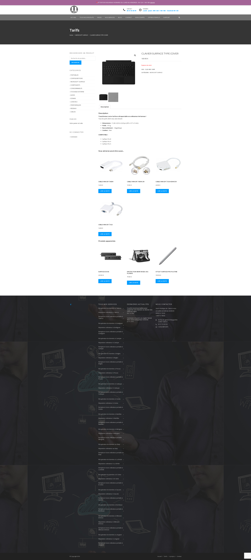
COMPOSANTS (75, 85)
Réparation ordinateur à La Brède (109, 464)
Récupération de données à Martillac (110, 414)
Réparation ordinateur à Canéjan (108, 343)
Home (71, 35)
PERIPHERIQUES (75, 105)
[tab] (104, 107)
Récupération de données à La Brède (110, 459)
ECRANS (73, 98)
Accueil (73, 17)
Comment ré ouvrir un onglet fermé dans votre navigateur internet (139, 319)
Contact (128, 17)
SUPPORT (166, 17)
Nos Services (110, 17)
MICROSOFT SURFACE (81, 35)
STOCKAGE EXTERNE (77, 92)
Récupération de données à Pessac (109, 369)
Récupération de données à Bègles (109, 354)
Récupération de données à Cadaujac (110, 384)
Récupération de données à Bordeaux (110, 505)
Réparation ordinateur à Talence (108, 312)
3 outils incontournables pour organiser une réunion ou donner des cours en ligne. (139, 309)
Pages (99, 17)
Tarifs (165, 556)
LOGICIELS (73, 102)
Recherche (75, 62)
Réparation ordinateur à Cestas (108, 403)
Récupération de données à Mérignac (110, 429)
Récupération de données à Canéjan (109, 338)
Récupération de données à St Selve (109, 475)
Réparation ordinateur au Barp (108, 448)
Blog (120, 17)
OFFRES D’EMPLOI (154, 17)
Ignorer (152, 2)
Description (105, 107)
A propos (172, 556)
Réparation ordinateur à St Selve (108, 479)
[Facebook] (71, 304)
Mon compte (140, 17)
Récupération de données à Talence (109, 308)
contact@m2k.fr (163, 327)
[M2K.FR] (74, 9)
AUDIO (72, 95)
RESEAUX (73, 108)
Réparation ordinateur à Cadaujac (109, 388)
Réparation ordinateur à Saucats (108, 494)
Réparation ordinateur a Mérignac (109, 433)
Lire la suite (105, 191)
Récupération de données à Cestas (109, 399)
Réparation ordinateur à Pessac (108, 373)
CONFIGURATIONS (76, 78)
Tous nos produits (87, 17)
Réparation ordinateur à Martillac (108, 418)
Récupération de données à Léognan (110, 535)
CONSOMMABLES (76, 88)
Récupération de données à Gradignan (110, 323)
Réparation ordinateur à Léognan (108, 539)
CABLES (73, 112)
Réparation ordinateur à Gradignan (109, 327)
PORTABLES (74, 75)
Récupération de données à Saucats (109, 490)
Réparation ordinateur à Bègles (108, 358)
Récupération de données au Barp (109, 444)
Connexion (73, 137)
